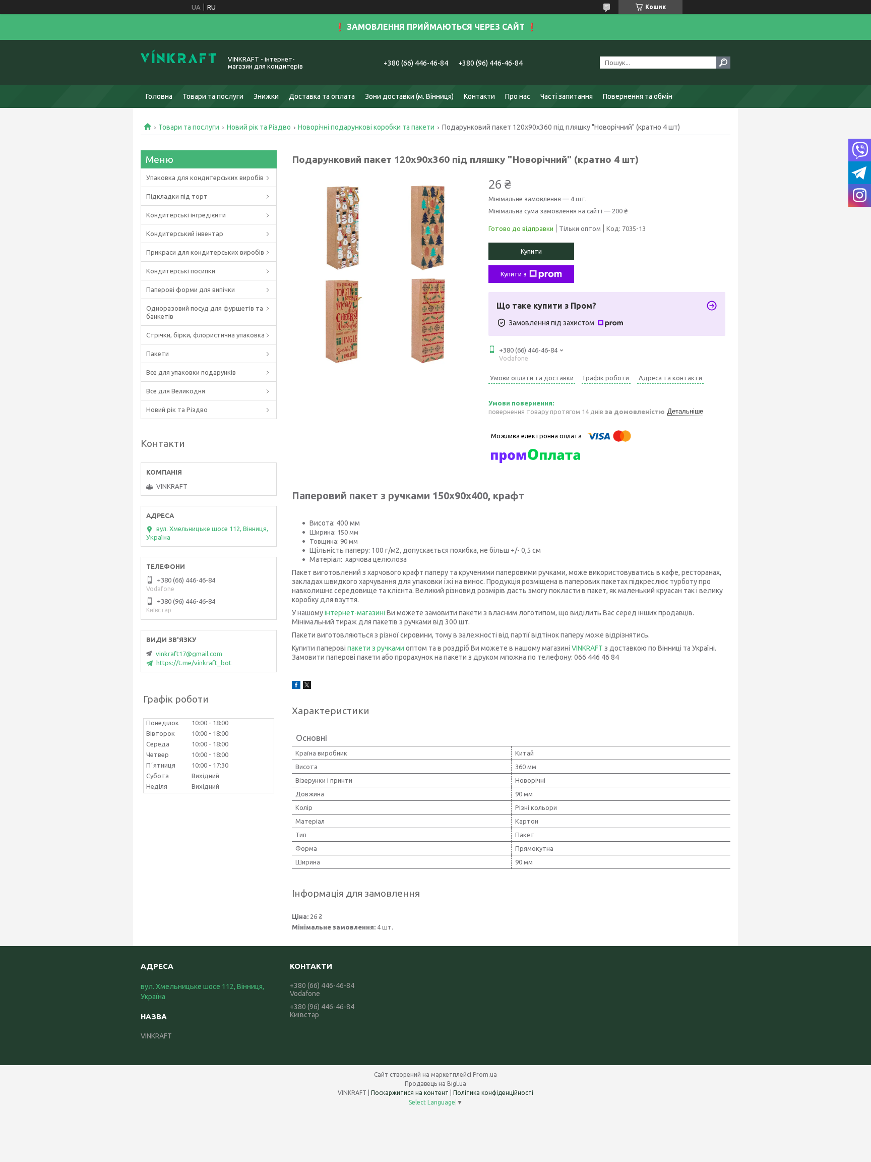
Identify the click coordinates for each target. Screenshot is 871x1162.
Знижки (266, 96)
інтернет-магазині (355, 613)
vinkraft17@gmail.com (189, 653)
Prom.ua (485, 1074)
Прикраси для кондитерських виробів (205, 252)
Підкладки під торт (177, 196)
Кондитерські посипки (180, 270)
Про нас (517, 96)
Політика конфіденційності (493, 1092)
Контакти (479, 96)
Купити (531, 251)
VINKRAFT (587, 648)
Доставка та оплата (322, 96)
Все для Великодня (175, 390)
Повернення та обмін (637, 96)
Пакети (157, 353)
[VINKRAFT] (178, 62)
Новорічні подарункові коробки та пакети (366, 127)
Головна (159, 96)
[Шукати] (723, 62)
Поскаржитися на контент (410, 1092)
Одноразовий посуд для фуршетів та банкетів (204, 312)
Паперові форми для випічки (190, 289)
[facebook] (296, 686)
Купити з (514, 273)
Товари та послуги (212, 96)
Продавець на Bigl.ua (435, 1083)
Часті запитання (566, 96)
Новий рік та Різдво (259, 127)
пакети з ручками (375, 648)
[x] (307, 686)
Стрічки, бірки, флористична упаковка (205, 334)
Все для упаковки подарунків (191, 372)
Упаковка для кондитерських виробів (205, 177)
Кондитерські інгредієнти (186, 214)
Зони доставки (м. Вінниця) (409, 96)
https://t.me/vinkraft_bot (193, 662)
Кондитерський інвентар (184, 233)
